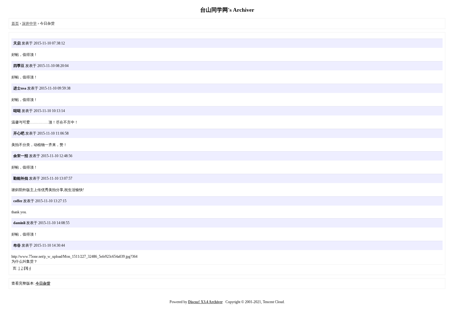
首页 (15, 23)
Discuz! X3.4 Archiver (205, 302)
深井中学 (29, 23)
